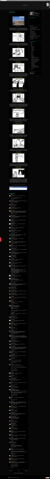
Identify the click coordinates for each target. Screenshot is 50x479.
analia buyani (12, 354)
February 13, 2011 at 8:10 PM (14, 380)
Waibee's (12, 322)
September (32, 49)
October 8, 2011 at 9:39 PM (14, 453)
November (32, 47)
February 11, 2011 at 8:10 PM (14, 260)
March (32, 55)
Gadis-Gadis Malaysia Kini (33, 28)
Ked (11, 448)
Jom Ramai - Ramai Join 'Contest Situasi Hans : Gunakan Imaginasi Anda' (19, 310)
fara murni (12, 375)
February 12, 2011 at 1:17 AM (14, 321)
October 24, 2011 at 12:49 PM (14, 459)
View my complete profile (36, 15)
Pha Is (11, 409)
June (32, 52)
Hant (11, 363)
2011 (31, 45)
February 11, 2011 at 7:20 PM (14, 217)
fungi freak (12, 258)
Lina (11, 405)
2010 (31, 69)
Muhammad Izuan (13, 248)
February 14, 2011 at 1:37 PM (14, 399)
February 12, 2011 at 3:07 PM (14, 349)
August (32, 50)
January (32, 68)
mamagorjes (12, 388)
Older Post (26, 470)
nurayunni (12, 454)
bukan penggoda (13, 378)
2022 (31, 42)
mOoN (11, 437)
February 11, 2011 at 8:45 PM (14, 276)
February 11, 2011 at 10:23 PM (14, 303)
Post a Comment (12, 467)
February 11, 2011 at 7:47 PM (14, 239)
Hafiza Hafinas (12, 412)
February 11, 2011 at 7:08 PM (14, 198)
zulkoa (11, 385)
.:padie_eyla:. (12, 316)
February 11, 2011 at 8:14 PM (14, 263)
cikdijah (12, 203)
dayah (11, 244)
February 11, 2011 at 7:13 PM (14, 208)
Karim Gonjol (32, 73)
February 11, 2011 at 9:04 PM (14, 285)
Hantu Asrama (12, 12)
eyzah (11, 441)
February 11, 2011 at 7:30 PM (14, 228)
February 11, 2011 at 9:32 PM (14, 288)
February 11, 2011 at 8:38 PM (14, 273)
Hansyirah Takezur (13, 416)
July (31, 51)
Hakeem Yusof (12, 215)
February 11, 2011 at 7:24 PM (14, 221)
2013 (31, 43)
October (32, 48)
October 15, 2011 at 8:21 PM (14, 456)
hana (11, 434)
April (31, 54)
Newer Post (10, 470)
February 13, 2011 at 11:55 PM (14, 387)
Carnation (12, 296)
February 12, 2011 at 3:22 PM (14, 353)
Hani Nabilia (12, 237)
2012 (31, 44)
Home (18, 470)
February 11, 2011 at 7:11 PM (14, 205)
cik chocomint (12, 251)
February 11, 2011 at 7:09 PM (14, 202)
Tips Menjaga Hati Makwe (33, 33)
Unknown (12, 194)
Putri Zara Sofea (12, 346)
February (32, 56)
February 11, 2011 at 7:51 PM (14, 243)
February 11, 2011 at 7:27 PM (14, 225)
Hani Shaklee (12, 274)
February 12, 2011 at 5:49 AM (14, 338)
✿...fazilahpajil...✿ (13, 255)
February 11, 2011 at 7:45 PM (14, 236)
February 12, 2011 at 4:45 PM (14, 362)
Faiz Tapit (34, 12)
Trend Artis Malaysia (32, 31)
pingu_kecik (12, 358)
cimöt (11, 430)
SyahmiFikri (12, 319)
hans (11, 304)
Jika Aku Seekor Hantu (32, 32)
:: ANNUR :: (12, 330)
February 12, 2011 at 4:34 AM (14, 333)
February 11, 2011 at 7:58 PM (14, 250)
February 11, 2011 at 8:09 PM (14, 257)
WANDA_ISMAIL (12, 423)
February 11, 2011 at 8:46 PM (14, 281)
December (32, 46)
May (31, 53)
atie (11, 381)
